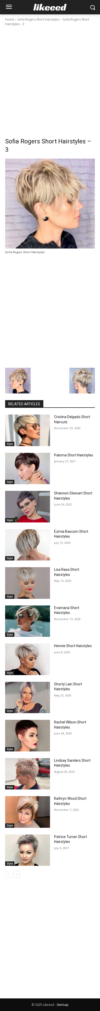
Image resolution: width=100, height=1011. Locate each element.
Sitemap (62, 1005)
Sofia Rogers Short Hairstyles (38, 19)
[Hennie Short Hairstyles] (27, 659)
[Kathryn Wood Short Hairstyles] (27, 812)
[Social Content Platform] (50, 7)
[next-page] (16, 874)
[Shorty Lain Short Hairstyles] (27, 697)
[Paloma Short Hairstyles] (27, 468)
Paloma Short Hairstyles (73, 455)
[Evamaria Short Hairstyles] (27, 621)
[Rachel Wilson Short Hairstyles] (27, 735)
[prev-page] (8, 874)
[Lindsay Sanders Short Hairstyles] (27, 774)
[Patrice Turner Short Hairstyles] (27, 850)
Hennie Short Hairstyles (73, 646)
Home (9, 19)
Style (10, 444)
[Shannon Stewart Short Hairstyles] (27, 506)
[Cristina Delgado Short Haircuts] (27, 430)
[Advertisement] (50, 79)
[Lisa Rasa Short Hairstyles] (27, 583)
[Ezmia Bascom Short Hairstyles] (27, 545)
